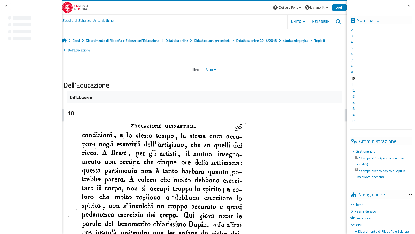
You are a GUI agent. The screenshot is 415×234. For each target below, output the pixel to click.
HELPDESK (320, 21)
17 (353, 120)
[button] (288, 7)
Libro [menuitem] (195, 69)
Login (339, 7)
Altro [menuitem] (209, 69)
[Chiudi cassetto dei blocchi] (409, 7)
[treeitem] (381, 164)
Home (358, 204)
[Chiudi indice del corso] (6, 7)
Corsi (358, 224)
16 (353, 114)
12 (353, 90)
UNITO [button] (296, 21)
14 (353, 102)
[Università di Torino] (75, 7)
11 (353, 84)
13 (353, 96)
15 (353, 108)
